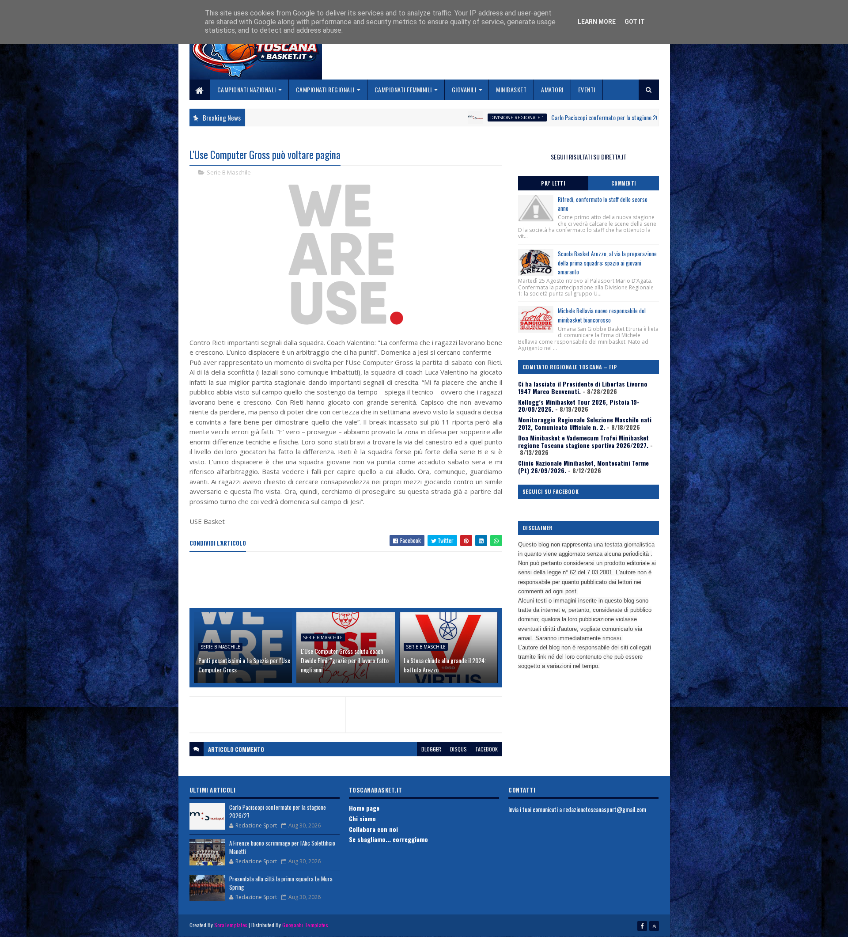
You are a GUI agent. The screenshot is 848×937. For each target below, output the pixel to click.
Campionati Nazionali (246, 89)
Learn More (597, 21)
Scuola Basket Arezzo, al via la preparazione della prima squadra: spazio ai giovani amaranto (607, 263)
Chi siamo (362, 818)
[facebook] (642, 926)
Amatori (552, 89)
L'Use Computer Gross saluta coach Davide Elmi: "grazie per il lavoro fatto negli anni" (345, 660)
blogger (431, 749)
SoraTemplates (231, 925)
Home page (364, 807)
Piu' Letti (553, 183)
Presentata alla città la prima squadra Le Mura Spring (281, 883)
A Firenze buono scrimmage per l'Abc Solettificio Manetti (282, 847)
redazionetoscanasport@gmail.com (604, 809)
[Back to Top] (654, 926)
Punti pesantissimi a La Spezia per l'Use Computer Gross (244, 665)
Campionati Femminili (403, 89)
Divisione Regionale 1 (469, 117)
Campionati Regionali (325, 89)
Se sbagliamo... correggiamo (388, 839)
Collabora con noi (373, 829)
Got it (635, 21)
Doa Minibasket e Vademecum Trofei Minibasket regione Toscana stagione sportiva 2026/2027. (583, 441)
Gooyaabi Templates (305, 925)
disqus (458, 749)
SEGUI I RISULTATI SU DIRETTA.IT (588, 156)
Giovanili (464, 89)
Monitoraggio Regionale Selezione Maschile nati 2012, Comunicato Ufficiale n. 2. (584, 423)
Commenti (623, 183)
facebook (487, 749)
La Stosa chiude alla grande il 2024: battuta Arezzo (445, 665)
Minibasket (511, 89)
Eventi (586, 89)
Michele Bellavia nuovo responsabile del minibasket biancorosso (602, 315)
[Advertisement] (350, 580)
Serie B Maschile (229, 172)
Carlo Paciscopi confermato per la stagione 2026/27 (564, 117)
